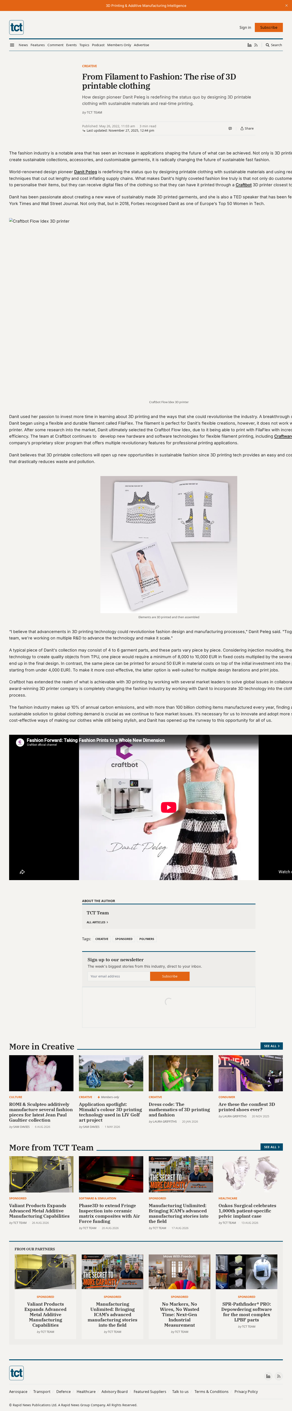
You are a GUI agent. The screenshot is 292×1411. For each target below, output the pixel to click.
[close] (286, 5)
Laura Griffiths (165, 1121)
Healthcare (228, 1198)
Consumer (227, 1097)
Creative (89, 66)
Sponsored (124, 939)
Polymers (146, 939)
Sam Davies (21, 1127)
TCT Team (94, 112)
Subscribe (169, 976)
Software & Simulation (97, 1198)
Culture (15, 1097)
